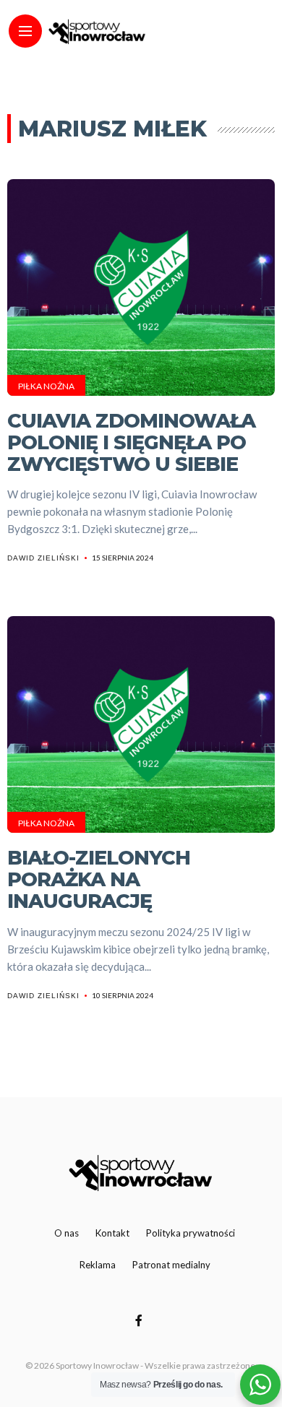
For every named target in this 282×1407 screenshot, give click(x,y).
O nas (66, 1233)
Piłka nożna (46, 386)
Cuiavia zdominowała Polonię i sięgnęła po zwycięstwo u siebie (131, 442)
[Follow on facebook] (141, 1320)
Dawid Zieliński (43, 558)
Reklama (98, 1264)
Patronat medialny (171, 1264)
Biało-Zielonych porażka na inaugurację (98, 879)
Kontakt (112, 1233)
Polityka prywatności (190, 1233)
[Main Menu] (25, 31)
